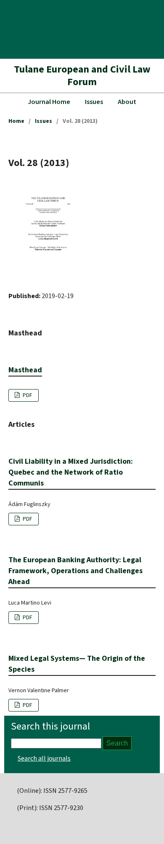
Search (117, 743)
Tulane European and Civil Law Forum (82, 75)
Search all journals (44, 758)
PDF (26, 395)
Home (16, 121)
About (127, 101)
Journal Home (49, 101)
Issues (94, 101)
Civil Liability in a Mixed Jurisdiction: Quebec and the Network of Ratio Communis (70, 472)
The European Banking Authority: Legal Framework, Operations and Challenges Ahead (75, 571)
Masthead (25, 370)
